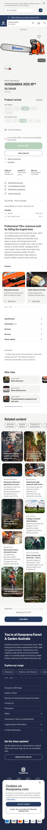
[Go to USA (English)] (40, 10)
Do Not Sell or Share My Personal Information (23, 810)
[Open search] (33, 23)
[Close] (40, 782)
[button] (39, 37)
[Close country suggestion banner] (44, 3)
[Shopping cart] (39, 23)
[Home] (3, 23)
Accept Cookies (23, 804)
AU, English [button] (11, 24)
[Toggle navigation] (44, 23)
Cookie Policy (10, 799)
